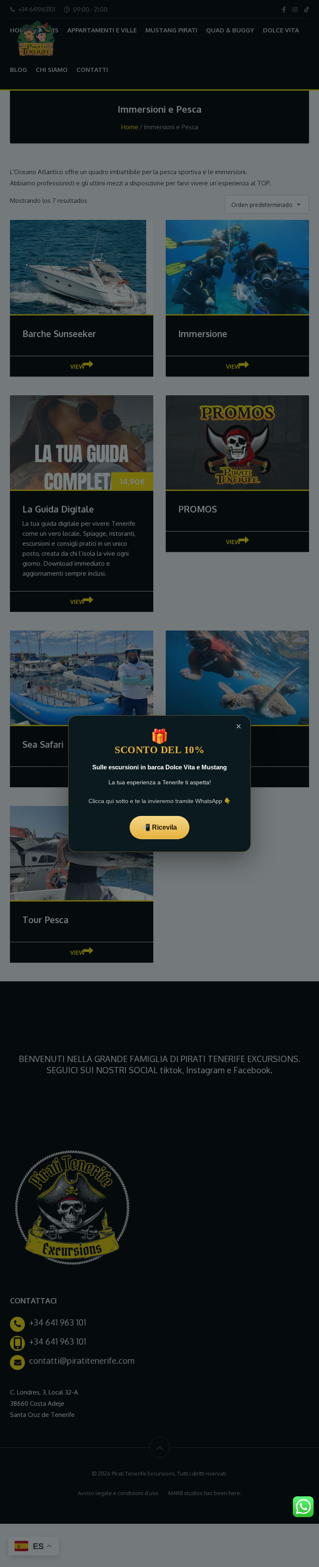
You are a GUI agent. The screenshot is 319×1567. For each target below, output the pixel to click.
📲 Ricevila (159, 827)
